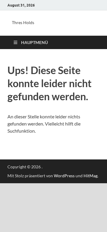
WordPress (64, 175)
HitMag (90, 175)
